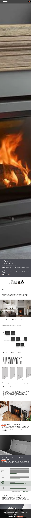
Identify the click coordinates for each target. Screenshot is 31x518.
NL (29, 1)
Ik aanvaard (20, 516)
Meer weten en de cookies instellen (11, 516)
